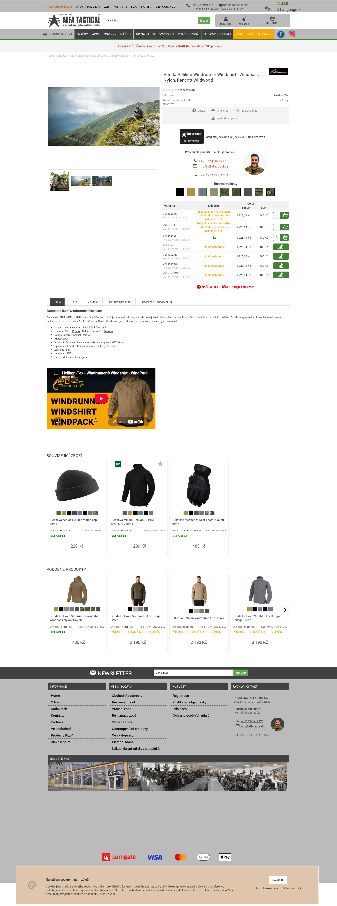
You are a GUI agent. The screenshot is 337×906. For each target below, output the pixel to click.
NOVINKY (110, 34)
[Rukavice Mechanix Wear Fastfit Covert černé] (199, 509)
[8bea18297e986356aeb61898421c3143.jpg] (80, 190)
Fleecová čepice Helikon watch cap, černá (74, 522)
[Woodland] (212, 514)
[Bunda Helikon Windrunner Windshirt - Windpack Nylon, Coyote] (77, 605)
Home (50, 55)
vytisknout (223, 110)
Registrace (181, 695)
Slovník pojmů (61, 742)
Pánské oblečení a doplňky (103, 55)
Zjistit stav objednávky (253, 34)
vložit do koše (287, 215)
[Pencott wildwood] (87, 610)
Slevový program (217, 34)
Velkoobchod (61, 728)
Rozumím (278, 879)
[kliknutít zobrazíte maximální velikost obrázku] (142, 117)
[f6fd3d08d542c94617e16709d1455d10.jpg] (102, 190)
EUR (285, 3)
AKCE (96, 34)
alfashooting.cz (60, 6)
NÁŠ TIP (125, 34)
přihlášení (244, 23)
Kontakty (58, 715)
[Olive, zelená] (59, 514)
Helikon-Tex (281, 95)
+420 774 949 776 (212, 161)
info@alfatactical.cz (213, 166)
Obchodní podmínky (127, 695)
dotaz (201, 110)
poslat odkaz (249, 110)
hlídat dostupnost (283, 247)
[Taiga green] (77, 610)
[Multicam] (207, 514)
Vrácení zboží (122, 709)
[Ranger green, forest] (196, 514)
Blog (134, 6)
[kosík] (272, 19)
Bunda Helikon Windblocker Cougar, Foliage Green (257, 618)
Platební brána (123, 742)
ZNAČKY (82, 34)
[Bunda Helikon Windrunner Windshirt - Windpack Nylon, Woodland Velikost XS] (270, 192)
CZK (279, 3)
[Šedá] (80, 514)
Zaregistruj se (213, 137)
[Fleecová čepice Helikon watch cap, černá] (77, 509)
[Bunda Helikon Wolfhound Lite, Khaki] (199, 605)
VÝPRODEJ (166, 34)
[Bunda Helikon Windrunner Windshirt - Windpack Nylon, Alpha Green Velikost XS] (214, 192)
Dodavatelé (59, 709)
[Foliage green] (90, 514)
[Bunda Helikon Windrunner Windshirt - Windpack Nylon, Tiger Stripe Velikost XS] (259, 192)
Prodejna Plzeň (62, 735)
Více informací (292, 888)
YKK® (58, 338)
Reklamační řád (123, 702)
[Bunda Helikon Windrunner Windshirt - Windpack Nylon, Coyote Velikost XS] (191, 192)
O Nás (55, 702)
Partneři (57, 722)
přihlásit (241, 673)
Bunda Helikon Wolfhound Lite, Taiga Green (136, 618)
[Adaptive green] (66, 610)
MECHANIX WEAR (191, 530)
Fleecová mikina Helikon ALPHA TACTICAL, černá (132, 522)
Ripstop (76, 331)
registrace (225, 23)
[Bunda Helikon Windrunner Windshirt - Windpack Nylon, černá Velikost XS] (180, 192)
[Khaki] (135, 610)
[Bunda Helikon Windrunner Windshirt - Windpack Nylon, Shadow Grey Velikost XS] (203, 192)
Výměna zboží (122, 722)
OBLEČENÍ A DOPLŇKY (70, 55)
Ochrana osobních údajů (191, 715)
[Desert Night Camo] (98, 610)
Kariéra (146, 6)
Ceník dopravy (122, 735)
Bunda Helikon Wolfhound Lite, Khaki (199, 618)
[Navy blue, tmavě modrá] (85, 514)
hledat (204, 20)
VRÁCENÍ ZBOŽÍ (188, 34)
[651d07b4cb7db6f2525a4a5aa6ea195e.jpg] (59, 190)
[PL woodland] (95, 514)
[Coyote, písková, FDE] (64, 514)
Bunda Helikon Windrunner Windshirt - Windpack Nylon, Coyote (75, 618)
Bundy (126, 55)
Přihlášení (180, 709)
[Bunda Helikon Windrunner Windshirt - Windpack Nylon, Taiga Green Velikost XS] (248, 192)
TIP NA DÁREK (145, 34)
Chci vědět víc (256, 137)
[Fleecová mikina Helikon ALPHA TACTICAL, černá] (138, 509)
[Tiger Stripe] (93, 610)
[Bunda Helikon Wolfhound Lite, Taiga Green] (138, 605)
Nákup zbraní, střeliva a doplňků (136, 748)
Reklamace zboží (124, 715)
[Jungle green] (74, 514)
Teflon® (108, 331)
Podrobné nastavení (268, 888)
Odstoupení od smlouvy (130, 728)
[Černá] (69, 514)
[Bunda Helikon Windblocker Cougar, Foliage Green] (260, 605)
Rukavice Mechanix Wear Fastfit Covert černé (198, 522)
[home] (74, 28)
